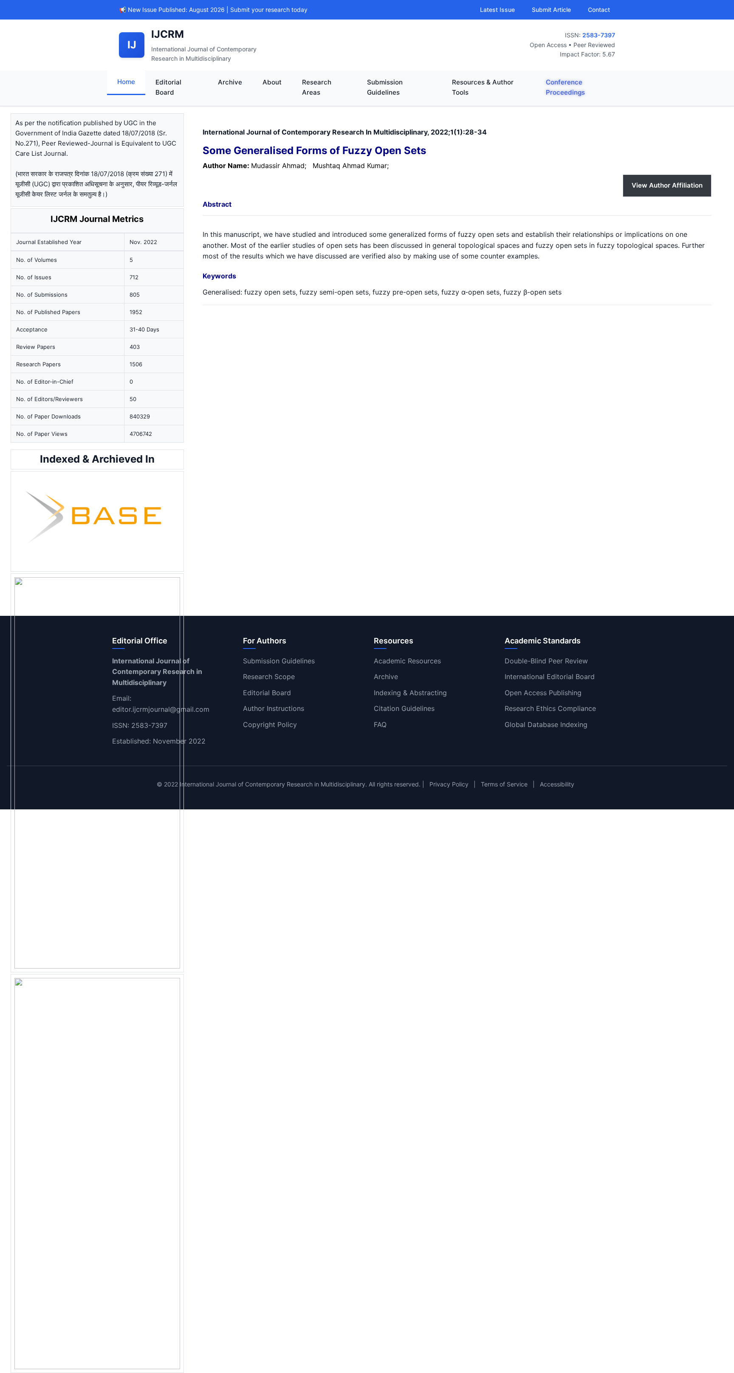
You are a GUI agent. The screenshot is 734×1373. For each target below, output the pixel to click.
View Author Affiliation (667, 185)
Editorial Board (168, 87)
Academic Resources (407, 661)
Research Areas (316, 87)
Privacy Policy (449, 784)
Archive (230, 82)
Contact (599, 9)
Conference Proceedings (565, 87)
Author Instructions (273, 708)
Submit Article (551, 9)
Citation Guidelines (404, 708)
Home (126, 82)
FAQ (380, 724)
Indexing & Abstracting (410, 692)
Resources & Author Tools (483, 87)
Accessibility (557, 784)
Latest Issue (497, 9)
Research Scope (269, 676)
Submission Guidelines (385, 87)
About (272, 82)
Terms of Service (504, 784)
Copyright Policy (270, 724)
